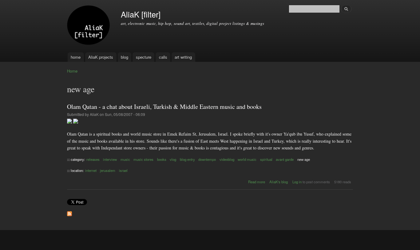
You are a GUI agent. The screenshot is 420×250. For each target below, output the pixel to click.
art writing (183, 57)
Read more (256, 181)
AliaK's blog (278, 181)
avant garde (285, 159)
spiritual (266, 159)
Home (72, 71)
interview (110, 159)
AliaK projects (100, 57)
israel (123, 170)
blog (124, 57)
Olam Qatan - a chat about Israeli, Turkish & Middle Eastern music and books (164, 106)
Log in (297, 181)
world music (247, 159)
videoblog (227, 159)
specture (143, 57)
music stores (143, 159)
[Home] (89, 26)
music (125, 159)
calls (163, 57)
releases (93, 159)
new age (303, 159)
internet (91, 170)
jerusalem (107, 170)
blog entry (187, 159)
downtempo (207, 159)
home (76, 57)
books (161, 159)
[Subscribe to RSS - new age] (69, 212)
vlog (173, 159)
